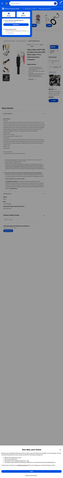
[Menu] (2, 3)
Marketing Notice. (23, 465)
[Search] (55, 3)
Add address (16, 24)
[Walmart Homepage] (6, 3)
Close (31, 471)
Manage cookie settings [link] (31, 475)
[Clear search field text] (53, 3)
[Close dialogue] (60, 449)
